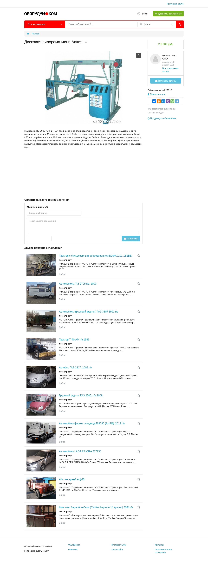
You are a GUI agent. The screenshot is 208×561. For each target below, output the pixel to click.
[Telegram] (177, 101)
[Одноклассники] (159, 101)
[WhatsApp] (172, 101)
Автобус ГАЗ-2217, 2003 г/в (75, 367)
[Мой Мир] (163, 101)
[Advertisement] (83, 173)
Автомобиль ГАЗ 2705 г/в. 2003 (78, 283)
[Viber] (168, 101)
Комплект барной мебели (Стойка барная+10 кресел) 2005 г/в (96, 507)
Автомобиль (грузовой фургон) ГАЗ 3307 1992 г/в (88, 311)
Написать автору (166, 80)
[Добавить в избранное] (86, 42)
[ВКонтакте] (154, 101)
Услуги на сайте (175, 3)
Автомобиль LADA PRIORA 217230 (80, 451)
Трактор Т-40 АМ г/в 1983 (74, 339)
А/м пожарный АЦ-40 (71, 479)
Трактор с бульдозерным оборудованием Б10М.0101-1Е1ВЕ (95, 255)
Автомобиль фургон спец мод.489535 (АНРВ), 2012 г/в (92, 423)
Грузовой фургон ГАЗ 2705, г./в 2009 (81, 395)
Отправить (132, 238)
